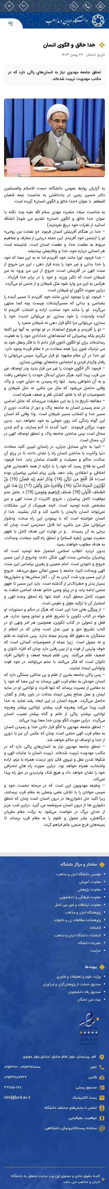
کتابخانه (95, 928)
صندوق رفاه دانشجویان (84, 992)
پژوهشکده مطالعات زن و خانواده (77, 920)
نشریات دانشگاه (89, 943)
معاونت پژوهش (89, 889)
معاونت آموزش (90, 882)
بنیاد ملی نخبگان (89, 999)
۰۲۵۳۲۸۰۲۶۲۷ (15, 1077)
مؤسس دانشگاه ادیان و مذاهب (78, 874)
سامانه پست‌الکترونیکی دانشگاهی (71, 1128)
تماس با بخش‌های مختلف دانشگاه (70, 1107)
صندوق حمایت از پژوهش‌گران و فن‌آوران (72, 984)
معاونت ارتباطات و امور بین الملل (78, 905)
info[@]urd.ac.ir (17, 1097)
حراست (95, 950)
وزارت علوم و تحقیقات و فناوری (79, 976)
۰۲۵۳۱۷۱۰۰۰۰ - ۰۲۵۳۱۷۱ (22, 1067)
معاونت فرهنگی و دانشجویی (80, 897)
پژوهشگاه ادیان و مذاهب (83, 912)
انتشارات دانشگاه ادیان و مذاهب (78, 935)
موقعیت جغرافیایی (82, 1118)
